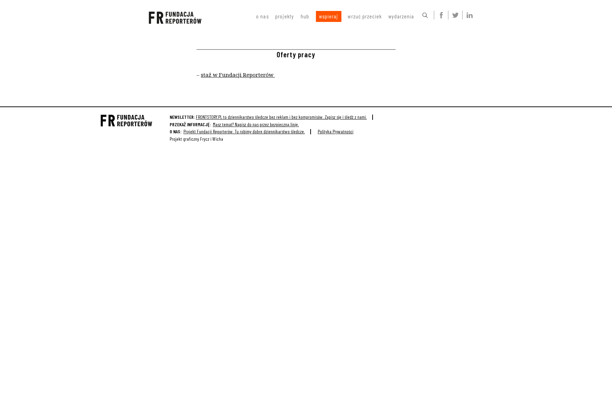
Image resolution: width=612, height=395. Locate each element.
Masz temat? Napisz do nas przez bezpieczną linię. (256, 124)
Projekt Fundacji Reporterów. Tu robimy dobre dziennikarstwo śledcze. (244, 131)
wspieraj (329, 16)
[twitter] (454, 14)
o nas (262, 16)
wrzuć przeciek (365, 16)
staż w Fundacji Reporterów (238, 74)
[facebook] (440, 14)
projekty (284, 16)
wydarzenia (401, 16)
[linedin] (468, 14)
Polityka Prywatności (335, 131)
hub (305, 16)
